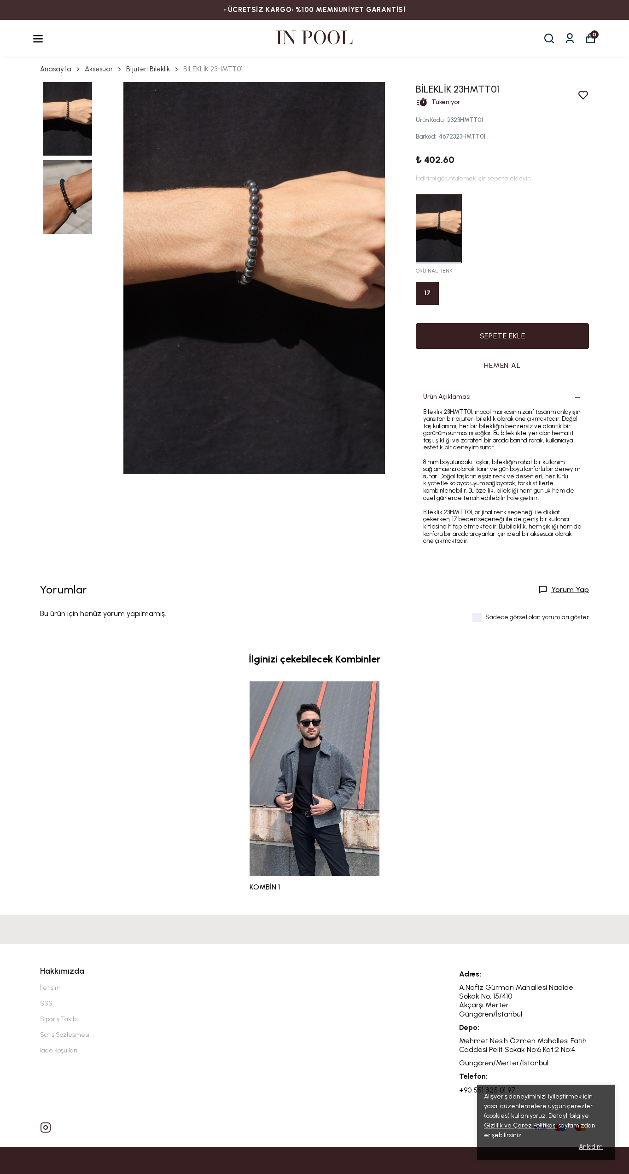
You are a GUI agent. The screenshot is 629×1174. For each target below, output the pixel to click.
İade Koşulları (58, 1050)
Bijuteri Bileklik (148, 69)
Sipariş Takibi (59, 1019)
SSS (46, 1003)
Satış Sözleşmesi (64, 1035)
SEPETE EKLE (502, 335)
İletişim (50, 988)
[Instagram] (45, 1127)
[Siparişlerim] (570, 38)
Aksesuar (99, 69)
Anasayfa (55, 69)
